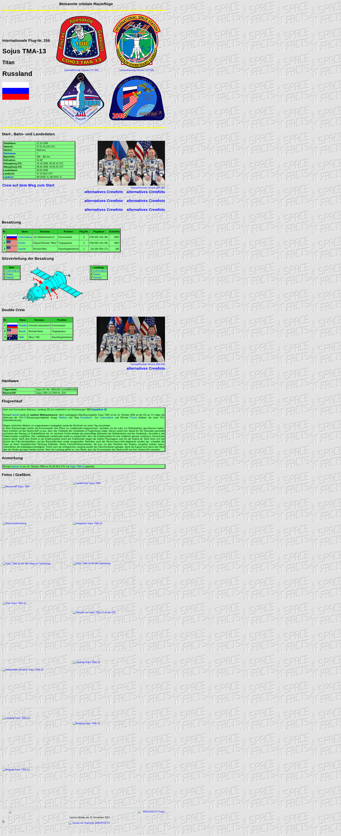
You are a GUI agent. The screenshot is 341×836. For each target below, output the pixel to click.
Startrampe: (9, 153)
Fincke (21, 243)
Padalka (23, 325)
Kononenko (86, 417)
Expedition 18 (99, 409)
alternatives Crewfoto (104, 192)
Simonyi (97, 277)
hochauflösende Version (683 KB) (148, 364)
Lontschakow (25, 237)
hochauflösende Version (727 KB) (137, 70)
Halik (21, 337)
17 (25, 417)
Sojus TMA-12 (77, 466)
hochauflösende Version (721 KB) (81, 70)
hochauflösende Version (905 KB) (148, 187)
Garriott (22, 248)
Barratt (22, 331)
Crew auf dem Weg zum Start (28, 185)
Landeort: (8, 177)
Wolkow (63, 417)
